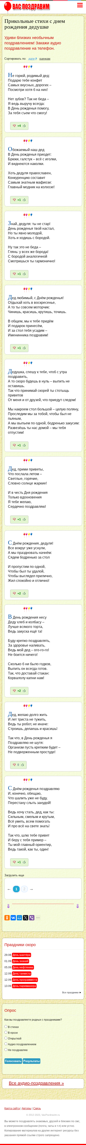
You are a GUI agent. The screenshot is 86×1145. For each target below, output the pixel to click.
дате (31, 58)
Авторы (26, 1108)
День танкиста (22, 973)
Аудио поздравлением (21, 1044)
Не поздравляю (17, 1050)
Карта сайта (12, 1108)
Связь (37, 1108)
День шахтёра (21, 955)
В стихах (13, 1027)
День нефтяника (23, 967)
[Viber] (31, 917)
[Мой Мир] (19, 917)
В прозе (12, 1032)
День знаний (20, 961)
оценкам (44, 58)
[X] (25, 917)
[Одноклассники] (7, 917)
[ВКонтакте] (13, 917)
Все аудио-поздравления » (36, 1083)
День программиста (25, 979)
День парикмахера (24, 986)
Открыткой (14, 1038)
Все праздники (70, 992)
